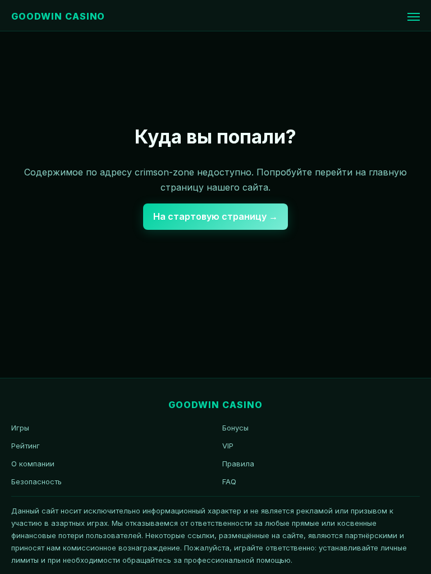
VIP (227, 445)
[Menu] (413, 17)
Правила (238, 463)
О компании (32, 463)
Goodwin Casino (58, 16)
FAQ (229, 481)
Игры (20, 427)
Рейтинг (25, 445)
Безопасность (36, 481)
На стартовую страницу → (215, 216)
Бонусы (235, 427)
